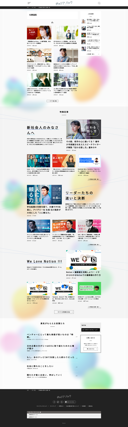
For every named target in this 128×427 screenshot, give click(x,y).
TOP (28, 7)
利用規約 (84, 406)
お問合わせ (61, 406)
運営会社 (90, 406)
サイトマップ (53, 406)
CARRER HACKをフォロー (91, 329)
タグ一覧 (33, 7)
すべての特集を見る (64, 312)
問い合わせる (90, 348)
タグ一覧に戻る (53, 101)
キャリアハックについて (42, 406)
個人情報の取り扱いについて (72, 406)
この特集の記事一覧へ (94, 179)
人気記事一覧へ (91, 54)
